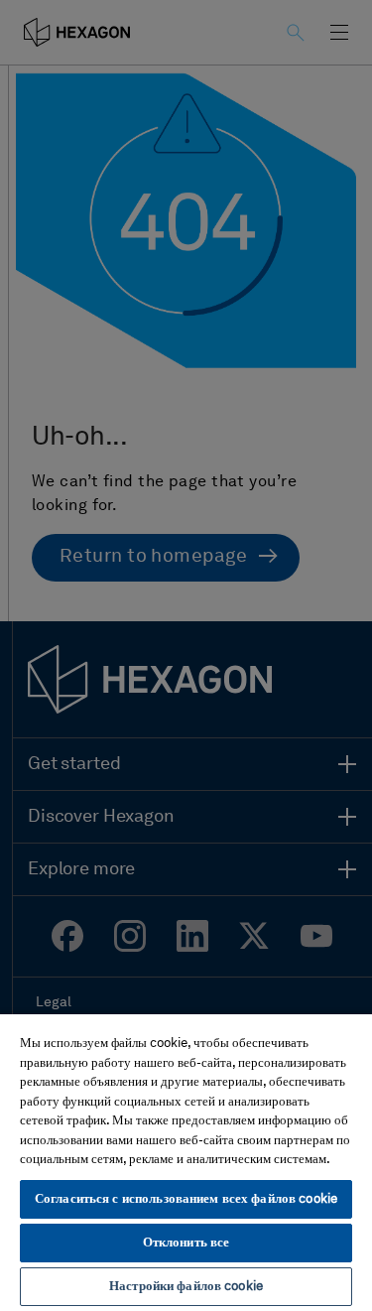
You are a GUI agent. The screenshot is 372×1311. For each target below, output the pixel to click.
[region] (186, 1161)
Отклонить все (186, 1243)
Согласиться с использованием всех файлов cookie (186, 1199)
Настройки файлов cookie (186, 1286)
